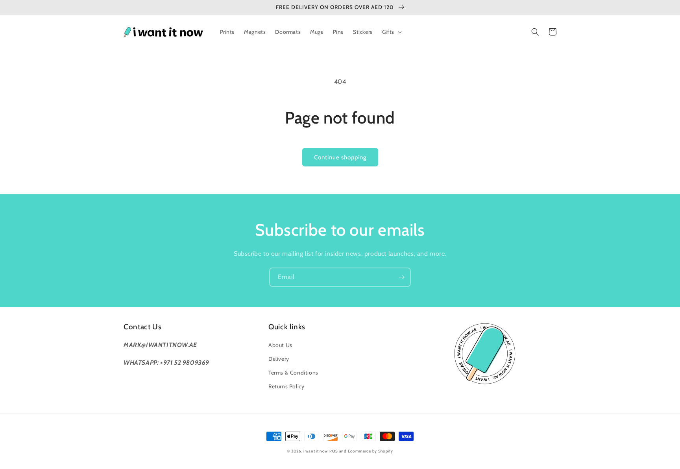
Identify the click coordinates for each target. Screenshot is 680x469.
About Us (280, 345)
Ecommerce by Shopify (370, 451)
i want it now (315, 451)
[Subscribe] (401, 277)
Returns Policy (286, 386)
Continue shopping (340, 157)
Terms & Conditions (293, 372)
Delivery (278, 358)
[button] (391, 32)
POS (333, 451)
